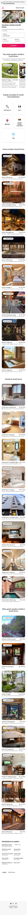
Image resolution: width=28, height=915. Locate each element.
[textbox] (7, 41)
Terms (15, 907)
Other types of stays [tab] (7, 844)
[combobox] (13, 36)
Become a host (20, 8)
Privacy (11, 907)
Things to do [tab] (17, 844)
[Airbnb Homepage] (3, 7)
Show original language (8, 3)
